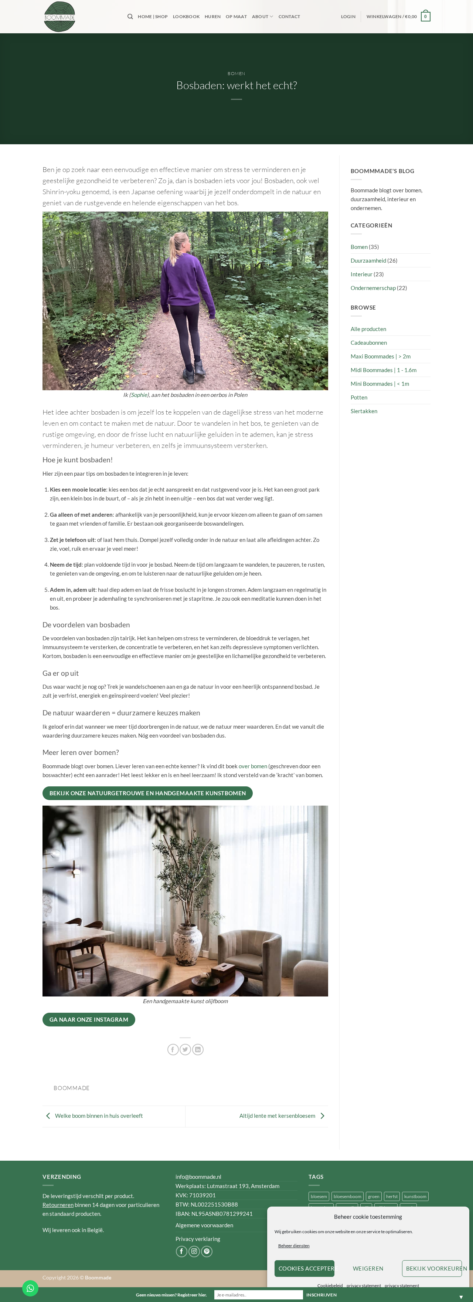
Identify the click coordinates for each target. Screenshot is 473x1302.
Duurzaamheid (368, 260)
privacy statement (364, 1285)
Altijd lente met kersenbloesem (277, 1115)
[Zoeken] (130, 16)
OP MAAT (236, 16)
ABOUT (260, 16)
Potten (359, 397)
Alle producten (368, 329)
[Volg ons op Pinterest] (206, 1251)
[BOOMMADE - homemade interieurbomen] (79, 16)
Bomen (236, 73)
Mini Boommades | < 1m (380, 383)
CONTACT (289, 16)
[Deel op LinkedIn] (198, 1049)
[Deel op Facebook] (173, 1049)
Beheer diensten (294, 1245)
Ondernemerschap (373, 287)
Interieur (361, 274)
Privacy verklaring (198, 1238)
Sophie (139, 394)
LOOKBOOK (186, 16)
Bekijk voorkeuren (434, 1268)
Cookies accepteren (306, 1268)
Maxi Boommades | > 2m (381, 356)
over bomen (253, 766)
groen (374, 1196)
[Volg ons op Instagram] (194, 1251)
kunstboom (415, 1196)
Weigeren (368, 1268)
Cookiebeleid (330, 1285)
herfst (392, 1196)
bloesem (319, 1196)
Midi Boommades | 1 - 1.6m (383, 370)
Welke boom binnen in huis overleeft (98, 1115)
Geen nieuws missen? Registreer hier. (171, 1295)
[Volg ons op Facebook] (181, 1251)
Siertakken (364, 411)
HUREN (213, 16)
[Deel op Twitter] (185, 1049)
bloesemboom (347, 1196)
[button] (348, 16)
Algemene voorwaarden (204, 1225)
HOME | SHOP (153, 16)
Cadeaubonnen (369, 342)
